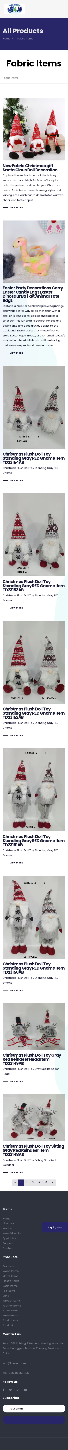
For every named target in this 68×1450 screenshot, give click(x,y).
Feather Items (12, 1305)
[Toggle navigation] (54, 9)
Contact (8, 1248)
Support (8, 1243)
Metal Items (10, 1276)
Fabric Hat (9, 1325)
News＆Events (12, 1233)
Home (6, 1218)
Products (8, 1266)
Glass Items (10, 1315)
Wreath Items (12, 1300)
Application (10, 1238)
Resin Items (10, 1286)
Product (8, 1228)
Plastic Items (11, 1281)
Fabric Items (10, 1320)
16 (46, 1182)
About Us (8, 1223)
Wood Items (11, 1271)
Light (6, 1296)
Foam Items (10, 1310)
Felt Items (9, 1291)
